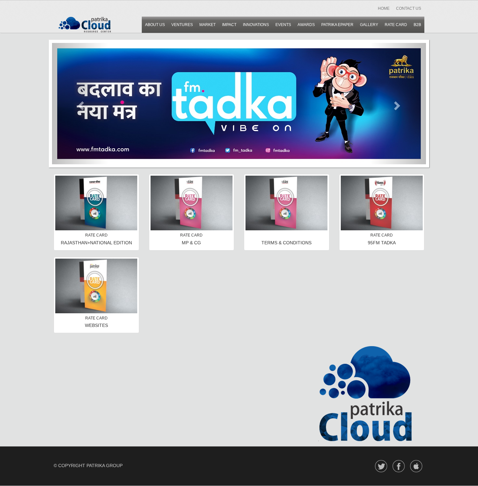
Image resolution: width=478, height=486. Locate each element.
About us (155, 24)
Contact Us (408, 8)
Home (384, 8)
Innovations (256, 24)
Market (207, 24)
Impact (229, 24)
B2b (417, 24)
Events (283, 24)
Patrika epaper (337, 24)
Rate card (396, 24)
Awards (306, 24)
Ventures (182, 24)
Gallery (369, 24)
